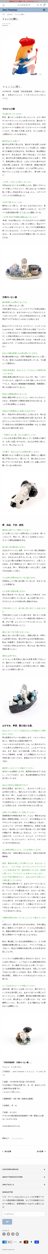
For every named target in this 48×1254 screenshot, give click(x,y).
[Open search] (38, 5)
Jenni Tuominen (9, 10)
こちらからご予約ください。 (12, 1092)
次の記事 (40, 1151)
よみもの (10, 14)
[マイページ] (41, 5)
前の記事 (8, 1151)
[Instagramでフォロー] (12, 1234)
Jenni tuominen (17, 1138)
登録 (7, 1222)
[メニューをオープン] (3, 5)
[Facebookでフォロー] (4, 1234)
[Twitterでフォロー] (8, 1234)
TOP (3, 14)
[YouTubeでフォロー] (17, 1234)
